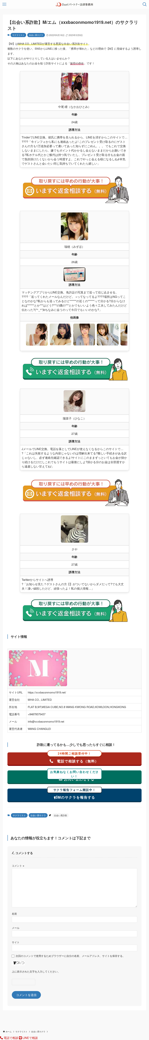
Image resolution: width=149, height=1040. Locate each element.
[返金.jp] (74, 4)
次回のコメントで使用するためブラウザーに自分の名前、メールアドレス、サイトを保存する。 (70, 955)
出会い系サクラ (36, 34)
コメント (18, 865)
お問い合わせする (74, 776)
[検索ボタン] (144, 4)
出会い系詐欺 (60, 815)
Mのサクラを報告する (74, 794)
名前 (14, 913)
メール (15, 928)
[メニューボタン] (4, 4)
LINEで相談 (30, 1038)
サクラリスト (18, 34)
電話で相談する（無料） (77, 757)
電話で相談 (11, 1038)
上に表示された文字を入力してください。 (36, 971)
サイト (15, 942)
